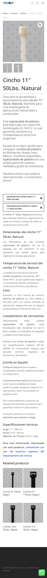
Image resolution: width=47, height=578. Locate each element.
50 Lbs (23, 13)
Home (5, 13)
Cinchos (14, 13)
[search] (32, 3)
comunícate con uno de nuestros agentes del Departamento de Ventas (23, 451)
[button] (42, 3)
